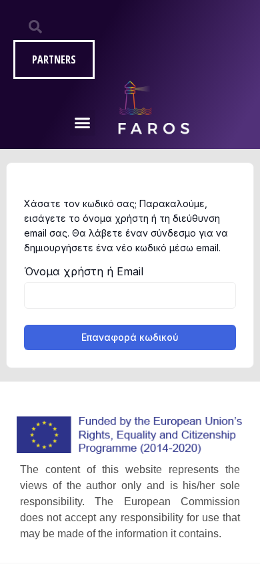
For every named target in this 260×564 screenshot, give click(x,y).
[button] (82, 123)
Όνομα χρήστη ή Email (83, 271)
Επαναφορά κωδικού (130, 337)
